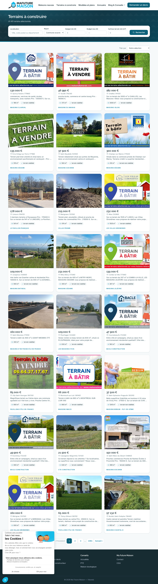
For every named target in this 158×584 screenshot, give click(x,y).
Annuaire (101, 5)
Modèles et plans (87, 5)
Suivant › (99, 541)
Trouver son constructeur (55, 563)
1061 (90, 541)
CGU (119, 563)
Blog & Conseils (115, 5)
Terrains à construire (66, 5)
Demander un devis (138, 5)
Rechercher (140, 32)
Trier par (122, 48)
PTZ (82, 563)
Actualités (84, 559)
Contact (120, 559)
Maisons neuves (46, 5)
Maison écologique (88, 567)
